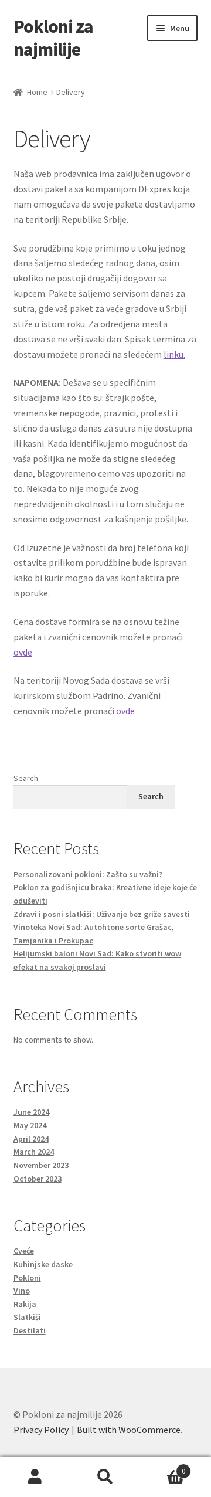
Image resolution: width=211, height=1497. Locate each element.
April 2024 (31, 1138)
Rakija (24, 1304)
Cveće (23, 1250)
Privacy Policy (41, 1429)
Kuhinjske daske (43, 1264)
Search (25, 778)
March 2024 (33, 1151)
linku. (174, 354)
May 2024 (29, 1125)
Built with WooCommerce (129, 1429)
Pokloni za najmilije (53, 38)
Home (37, 92)
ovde (22, 652)
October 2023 (37, 1178)
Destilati (29, 1330)
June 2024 (31, 1111)
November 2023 (41, 1165)
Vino (21, 1290)
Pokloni (27, 1277)
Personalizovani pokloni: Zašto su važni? (87, 874)
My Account (35, 1477)
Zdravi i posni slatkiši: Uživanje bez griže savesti (101, 914)
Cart (163, 1466)
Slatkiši (27, 1317)
